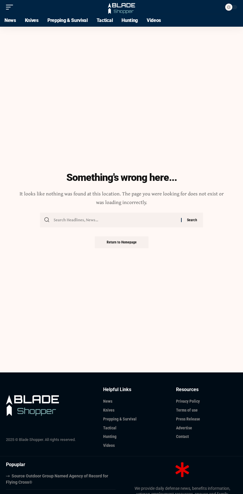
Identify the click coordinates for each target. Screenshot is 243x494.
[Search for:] (115, 220)
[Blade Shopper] (121, 7)
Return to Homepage (122, 242)
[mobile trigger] (11, 7)
